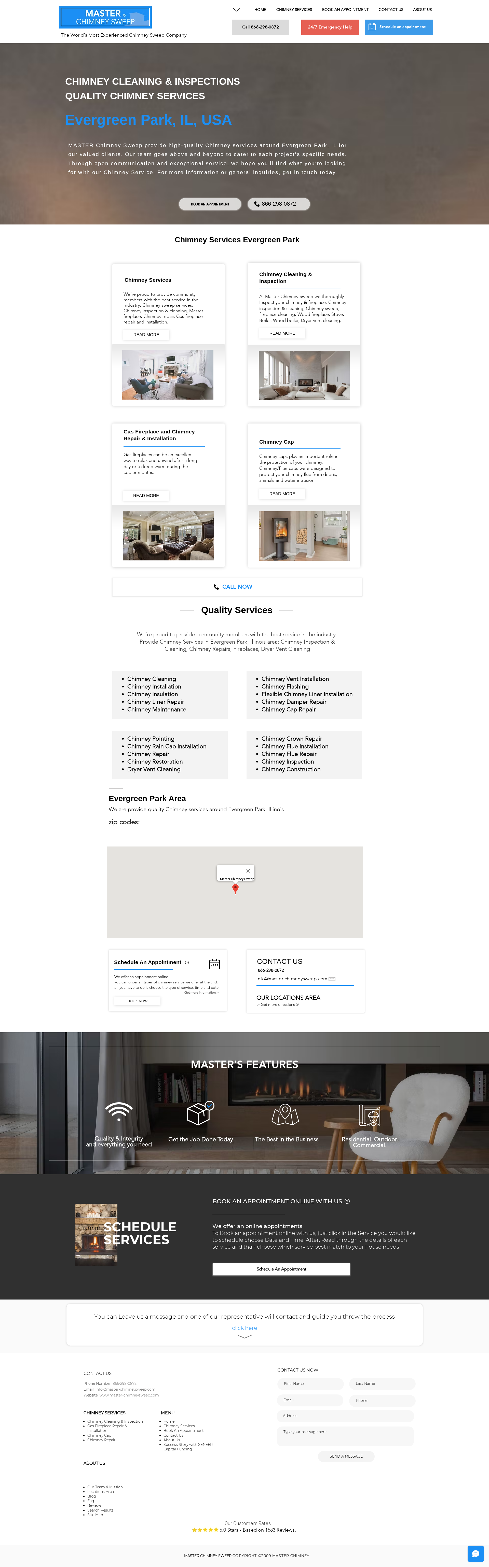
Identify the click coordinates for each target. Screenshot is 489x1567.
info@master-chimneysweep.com (291, 979)
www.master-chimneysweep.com (129, 1395)
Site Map (95, 1515)
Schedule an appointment (402, 26)
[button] (236, 9)
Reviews (94, 1505)
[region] (187, 967)
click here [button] (244, 1328)
